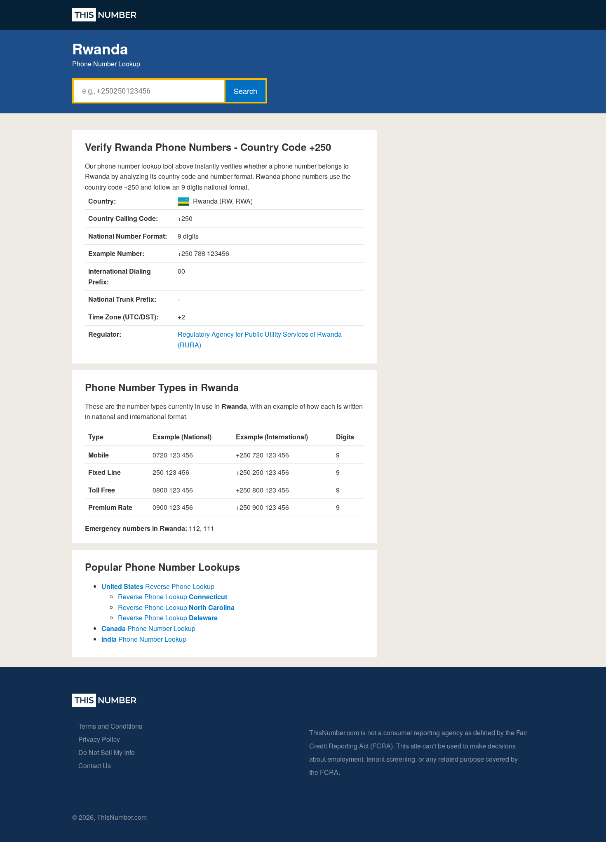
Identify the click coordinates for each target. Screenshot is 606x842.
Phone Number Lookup (148, 628)
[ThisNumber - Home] (104, 704)
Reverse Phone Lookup (157, 586)
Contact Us (94, 765)
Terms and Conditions (110, 726)
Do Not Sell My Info (106, 752)
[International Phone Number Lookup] (104, 14)
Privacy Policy (99, 739)
